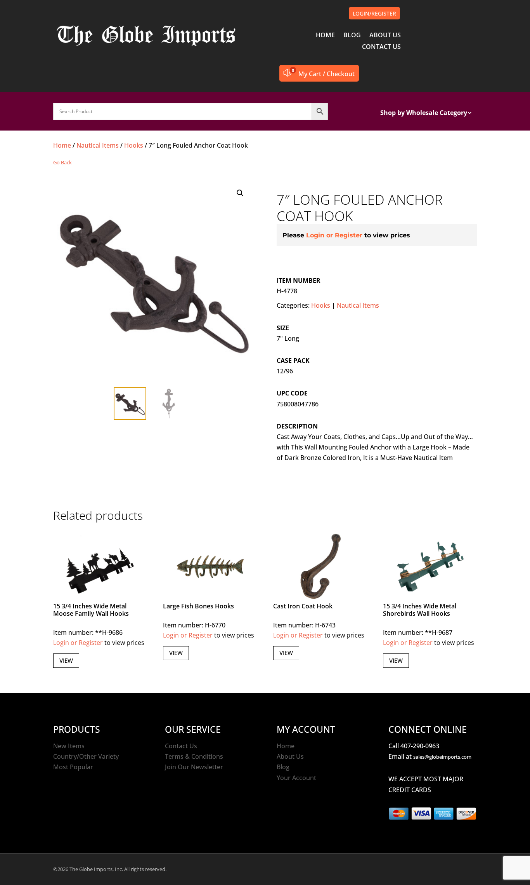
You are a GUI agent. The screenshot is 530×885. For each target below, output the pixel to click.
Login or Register (334, 235)
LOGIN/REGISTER (374, 13)
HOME (325, 35)
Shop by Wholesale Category (423, 113)
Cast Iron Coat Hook (303, 606)
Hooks (133, 145)
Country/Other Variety (86, 756)
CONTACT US (381, 47)
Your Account (296, 778)
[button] (240, 193)
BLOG (352, 35)
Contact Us (181, 746)
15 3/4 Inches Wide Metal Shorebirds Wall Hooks (419, 610)
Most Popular (73, 767)
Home (62, 145)
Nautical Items (97, 145)
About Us (290, 756)
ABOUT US (385, 35)
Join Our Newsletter (194, 767)
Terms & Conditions (194, 756)
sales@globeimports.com (442, 756)
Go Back (62, 162)
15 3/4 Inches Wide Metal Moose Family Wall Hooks (91, 610)
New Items (69, 746)
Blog (283, 767)
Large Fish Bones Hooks (198, 606)
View (66, 660)
